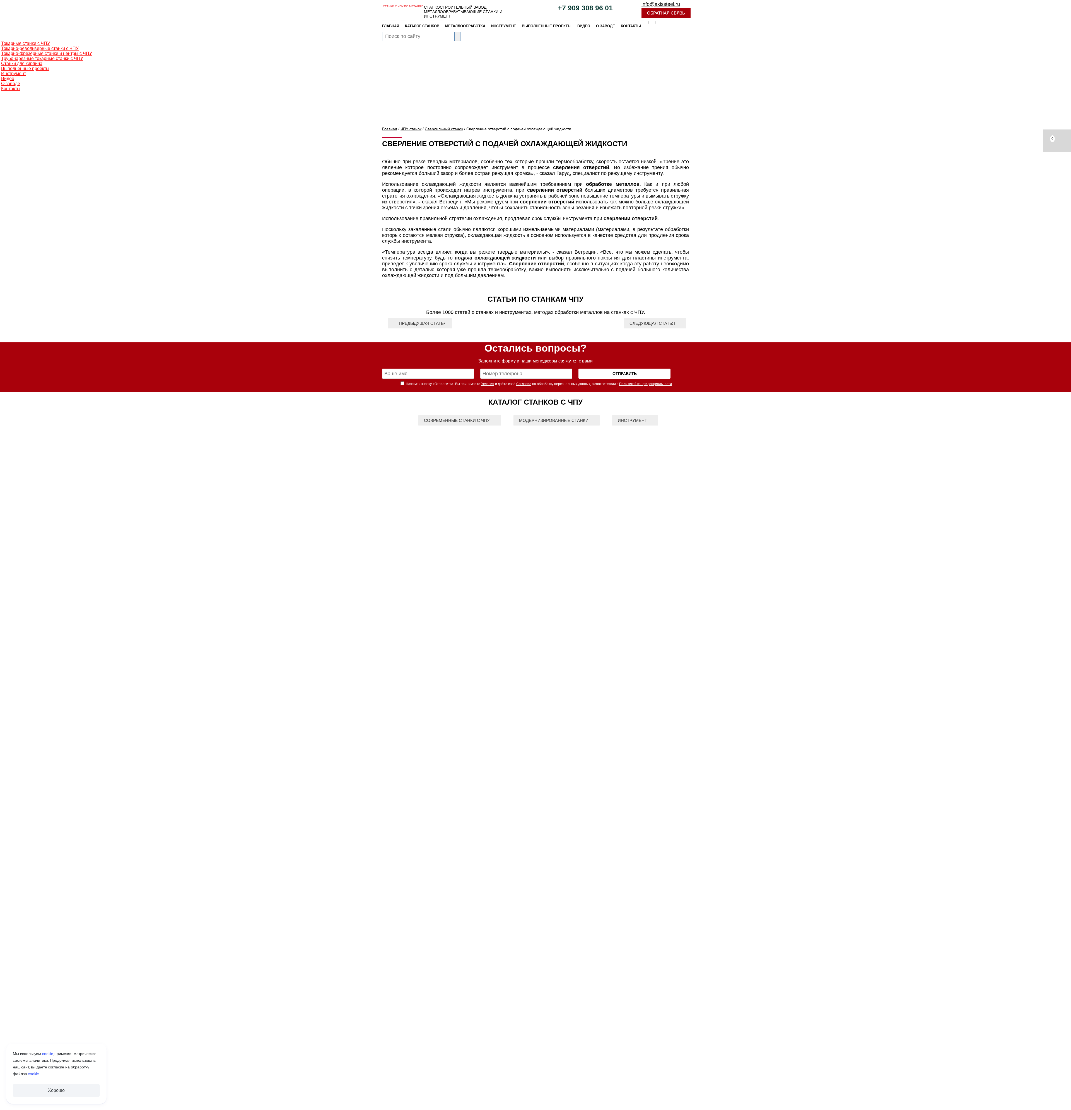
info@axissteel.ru (660, 4)
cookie (47, 1053)
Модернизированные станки (553, 420)
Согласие (523, 384)
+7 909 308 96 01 (585, 8)
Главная (389, 129)
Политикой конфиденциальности (645, 384)
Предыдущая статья (423, 323)
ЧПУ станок (411, 129)
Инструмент (632, 420)
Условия (487, 384)
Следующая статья (652, 323)
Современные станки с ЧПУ (457, 420)
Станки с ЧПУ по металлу (403, 6)
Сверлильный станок (444, 129)
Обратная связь (666, 13)
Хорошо (56, 1090)
